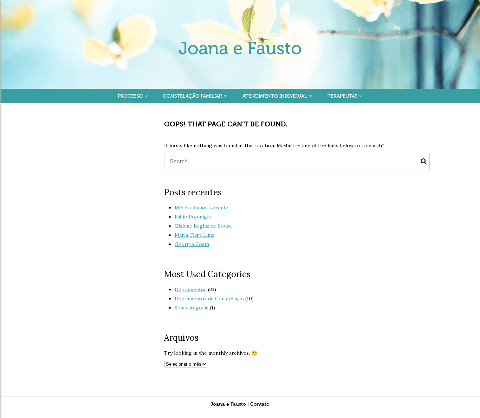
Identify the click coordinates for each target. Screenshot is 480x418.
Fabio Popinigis (193, 217)
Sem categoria (191, 308)
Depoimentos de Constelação (209, 298)
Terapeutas (342, 96)
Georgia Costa (192, 244)
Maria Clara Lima (194, 235)
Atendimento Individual (274, 96)
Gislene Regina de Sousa (203, 226)
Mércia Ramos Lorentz (201, 207)
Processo (130, 96)
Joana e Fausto (240, 48)
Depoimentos (191, 289)
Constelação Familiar (192, 96)
